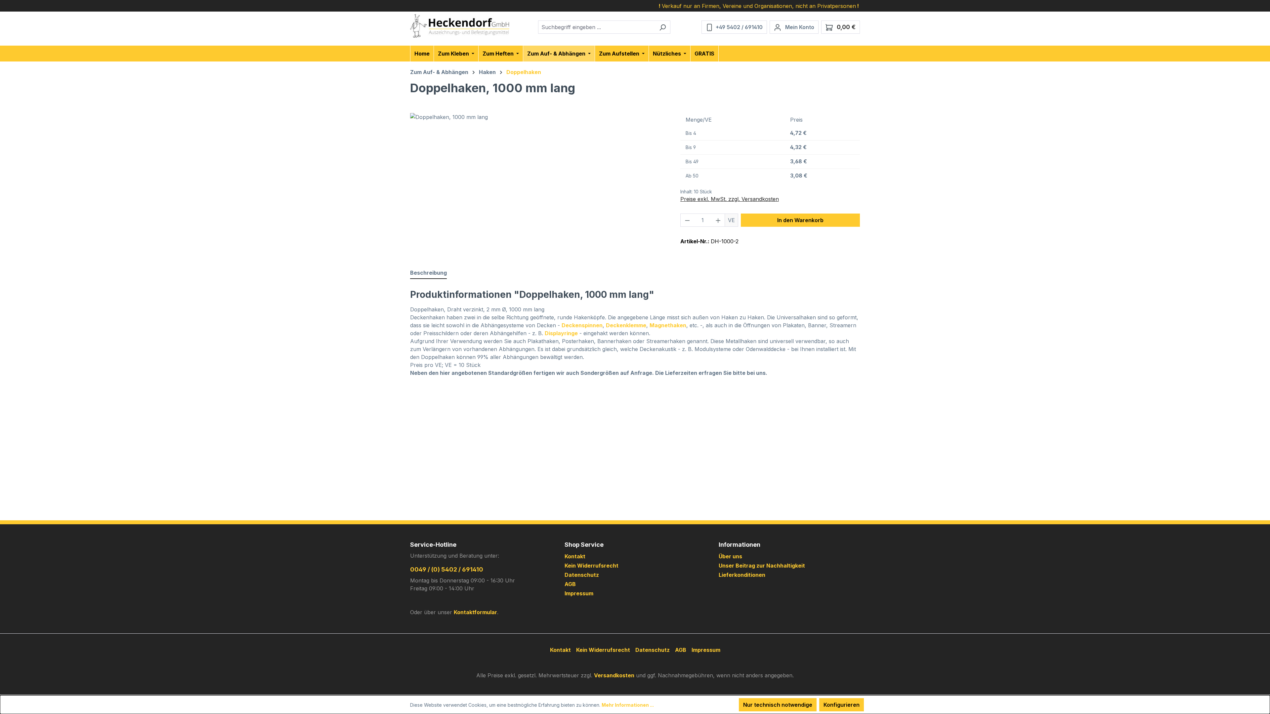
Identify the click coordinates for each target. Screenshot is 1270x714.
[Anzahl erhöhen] (718, 220)
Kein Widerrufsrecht (591, 565)
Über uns (730, 556)
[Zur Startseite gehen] (459, 26)
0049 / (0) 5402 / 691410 (446, 569)
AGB (570, 584)
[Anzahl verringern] (687, 220)
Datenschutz (582, 575)
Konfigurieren (842, 704)
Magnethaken (668, 325)
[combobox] (596, 27)
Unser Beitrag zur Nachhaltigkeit (762, 565)
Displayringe (561, 333)
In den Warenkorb (800, 220)
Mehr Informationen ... (628, 705)
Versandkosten (614, 675)
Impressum (579, 593)
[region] (538, 184)
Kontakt (575, 556)
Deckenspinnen (582, 325)
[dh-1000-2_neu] (538, 184)
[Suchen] (662, 27)
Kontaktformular (475, 612)
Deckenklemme (626, 325)
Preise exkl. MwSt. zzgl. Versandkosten (729, 199)
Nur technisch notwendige (777, 704)
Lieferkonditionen (742, 575)
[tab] (428, 273)
